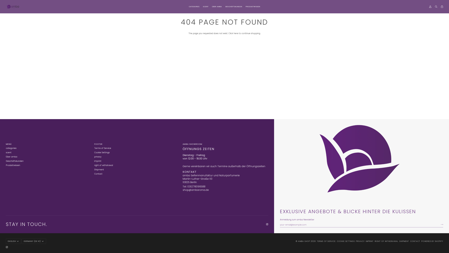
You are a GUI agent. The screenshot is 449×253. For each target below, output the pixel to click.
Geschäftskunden (15, 161)
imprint (97, 161)
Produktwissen (13, 165)
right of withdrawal (103, 165)
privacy (97, 156)
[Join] (441, 224)
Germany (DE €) (32, 241)
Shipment (99, 169)
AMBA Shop (304, 241)
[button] (194, 6)
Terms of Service (102, 148)
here (236, 33)
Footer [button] (98, 144)
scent (8, 152)
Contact (98, 173)
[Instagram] (267, 224)
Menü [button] (9, 144)
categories (11, 148)
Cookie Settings (102, 152)
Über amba (11, 156)
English (12, 241)
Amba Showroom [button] (192, 144)
